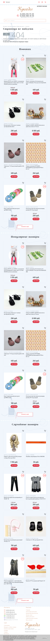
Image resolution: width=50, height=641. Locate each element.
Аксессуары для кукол (31, 611)
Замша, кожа (29, 615)
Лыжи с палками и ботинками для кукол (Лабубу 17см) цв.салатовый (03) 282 (36, 83)
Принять (44, 637)
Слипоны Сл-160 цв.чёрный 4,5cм (34, 540)
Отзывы (6, 630)
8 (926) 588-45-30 (27, 16)
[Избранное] (39, 2)
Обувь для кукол (30, 616)
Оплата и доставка (9, 628)
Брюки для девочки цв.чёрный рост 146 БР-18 (13, 498)
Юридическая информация (31, 631)
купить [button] (15, 93)
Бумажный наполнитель (32, 613)
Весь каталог (29, 620)
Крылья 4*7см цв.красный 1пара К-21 (35, 580)
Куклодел (32, 9)
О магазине (7, 625)
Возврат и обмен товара (10, 627)
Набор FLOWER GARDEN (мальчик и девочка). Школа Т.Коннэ (35, 126)
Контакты (6, 633)
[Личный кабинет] (42, 2)
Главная (28, 610)
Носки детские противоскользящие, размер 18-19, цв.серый (35, 209)
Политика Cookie (9, 639)
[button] (25, 227)
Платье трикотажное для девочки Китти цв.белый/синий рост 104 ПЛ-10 (35, 498)
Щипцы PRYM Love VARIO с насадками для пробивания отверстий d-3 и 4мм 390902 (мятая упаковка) (14, 83)
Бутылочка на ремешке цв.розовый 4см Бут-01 (13, 540)
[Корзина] (45, 2)
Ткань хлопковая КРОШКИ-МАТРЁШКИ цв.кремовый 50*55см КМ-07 (34, 168)
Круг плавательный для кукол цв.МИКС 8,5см (12, 209)
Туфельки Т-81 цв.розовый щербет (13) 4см (14, 167)
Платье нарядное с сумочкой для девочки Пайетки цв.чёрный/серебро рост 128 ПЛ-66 (13, 582)
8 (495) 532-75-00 (27, 14)
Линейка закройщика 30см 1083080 (35, 456)
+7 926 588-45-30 (10, 615)
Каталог (8, 2)
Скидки (6, 632)
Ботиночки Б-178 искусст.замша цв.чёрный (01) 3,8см (12, 126)
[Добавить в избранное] (23, 55)
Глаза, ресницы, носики (32, 618)
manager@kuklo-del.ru (11, 614)
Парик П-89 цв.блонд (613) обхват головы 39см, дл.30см (13, 457)
